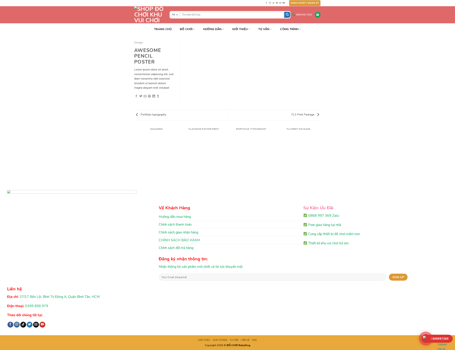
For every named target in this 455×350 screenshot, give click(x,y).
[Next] (320, 132)
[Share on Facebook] (136, 96)
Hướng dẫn (212, 29)
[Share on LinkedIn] (153, 96)
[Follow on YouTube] (284, 3)
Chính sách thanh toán (175, 224)
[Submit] (287, 15)
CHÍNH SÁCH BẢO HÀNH (179, 240)
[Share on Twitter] (140, 96)
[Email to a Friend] (145, 96)
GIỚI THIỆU (204, 340)
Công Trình (289, 29)
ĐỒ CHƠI (186, 29)
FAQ (254, 340)
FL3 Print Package (303, 115)
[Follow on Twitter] (277, 3)
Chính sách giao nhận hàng (178, 232)
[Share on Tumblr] (158, 96)
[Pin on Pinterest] (149, 96)
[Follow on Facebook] (267, 3)
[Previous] (135, 132)
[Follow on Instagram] (270, 3)
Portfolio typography (153, 115)
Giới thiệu (240, 29)
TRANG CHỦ (163, 29)
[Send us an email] (280, 3)
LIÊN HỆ (245, 340)
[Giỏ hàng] (317, 15)
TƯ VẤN (263, 29)
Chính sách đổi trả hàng (176, 248)
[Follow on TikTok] (273, 3)
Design (138, 42)
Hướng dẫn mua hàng (175, 216)
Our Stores (220, 340)
